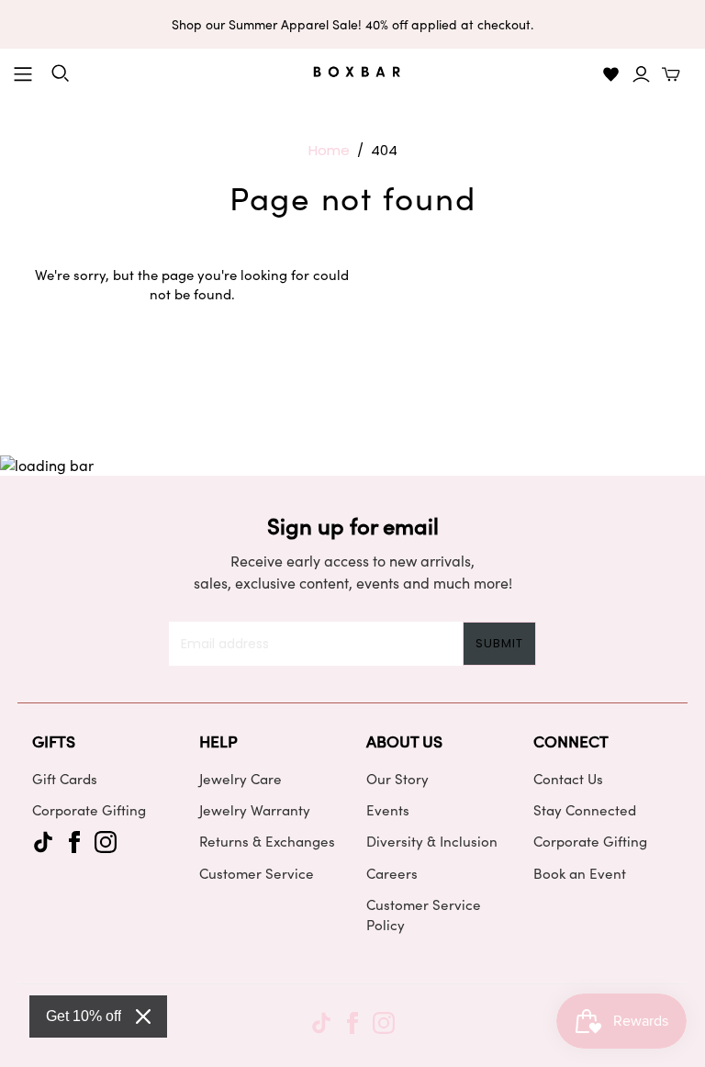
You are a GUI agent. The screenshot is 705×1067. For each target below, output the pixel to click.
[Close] (143, 1016)
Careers (392, 873)
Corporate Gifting (89, 810)
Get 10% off (83, 1016)
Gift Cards (64, 778)
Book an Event (579, 873)
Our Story (397, 778)
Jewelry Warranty (254, 810)
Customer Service (256, 873)
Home (329, 150)
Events (387, 810)
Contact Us (568, 778)
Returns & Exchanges (267, 841)
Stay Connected (584, 810)
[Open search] (60, 73)
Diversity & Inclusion (432, 841)
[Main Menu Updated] (23, 74)
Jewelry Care (240, 778)
